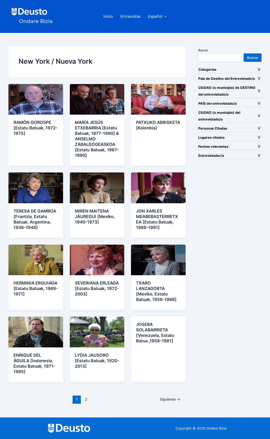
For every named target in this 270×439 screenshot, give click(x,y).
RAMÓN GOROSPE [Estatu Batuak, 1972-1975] (35, 128)
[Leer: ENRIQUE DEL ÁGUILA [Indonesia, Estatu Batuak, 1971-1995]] (35, 331)
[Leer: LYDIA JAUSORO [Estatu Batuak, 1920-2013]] (97, 331)
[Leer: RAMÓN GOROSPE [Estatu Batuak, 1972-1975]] (35, 99)
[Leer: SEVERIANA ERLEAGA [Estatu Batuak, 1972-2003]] (97, 259)
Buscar (203, 50)
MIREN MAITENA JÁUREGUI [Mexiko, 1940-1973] (95, 217)
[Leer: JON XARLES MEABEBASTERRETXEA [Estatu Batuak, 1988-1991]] (158, 187)
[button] (164, 16)
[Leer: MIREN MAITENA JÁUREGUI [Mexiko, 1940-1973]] (97, 187)
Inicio (108, 16)
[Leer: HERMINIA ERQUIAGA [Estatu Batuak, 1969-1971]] (35, 259)
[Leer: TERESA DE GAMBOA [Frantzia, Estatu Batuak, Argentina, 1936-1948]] (35, 187)
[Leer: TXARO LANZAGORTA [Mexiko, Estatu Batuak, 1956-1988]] (158, 259)
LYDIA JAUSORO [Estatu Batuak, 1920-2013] (97, 361)
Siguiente (170, 399)
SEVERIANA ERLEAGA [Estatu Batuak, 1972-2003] (97, 288)
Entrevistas (130, 16)
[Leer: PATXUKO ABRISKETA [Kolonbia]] (158, 99)
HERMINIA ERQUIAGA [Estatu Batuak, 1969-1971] (36, 288)
